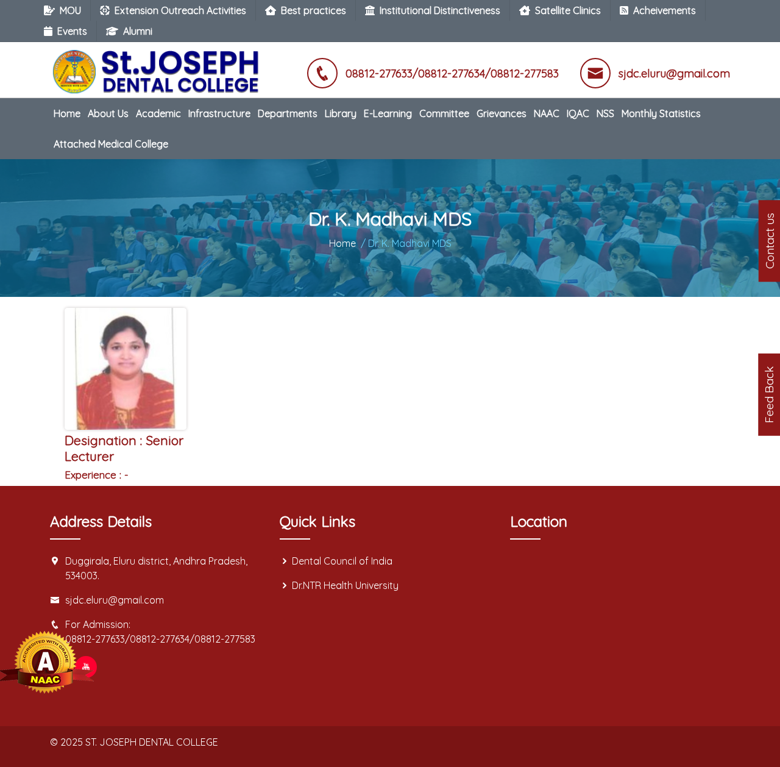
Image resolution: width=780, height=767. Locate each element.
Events (72, 31)
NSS (605, 113)
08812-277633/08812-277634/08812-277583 (160, 639)
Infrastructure (219, 113)
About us (108, 113)
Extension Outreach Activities (180, 10)
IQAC (578, 113)
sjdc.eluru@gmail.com (114, 600)
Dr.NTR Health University (345, 585)
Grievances (501, 113)
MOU (70, 10)
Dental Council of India (342, 561)
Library (340, 113)
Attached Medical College (111, 144)
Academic (158, 113)
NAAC (546, 113)
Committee (444, 113)
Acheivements (664, 10)
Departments (287, 113)
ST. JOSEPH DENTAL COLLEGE (151, 742)
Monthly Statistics (661, 113)
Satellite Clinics (568, 10)
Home (67, 113)
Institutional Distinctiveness (440, 10)
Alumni (137, 31)
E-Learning (388, 113)
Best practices (313, 10)
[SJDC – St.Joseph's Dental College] (158, 65)
